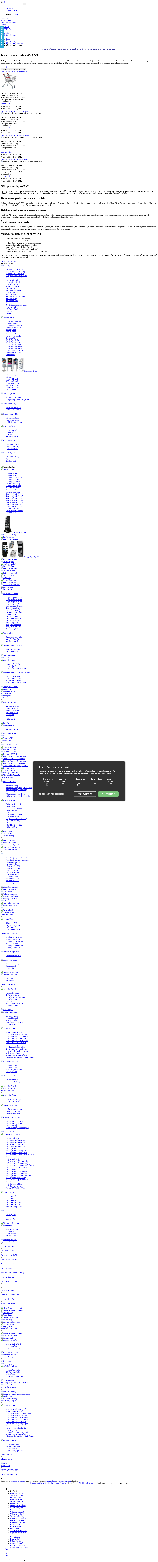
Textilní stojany (8, 591)
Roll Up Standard (12, 724)
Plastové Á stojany (12, 284)
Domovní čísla (8, 924)
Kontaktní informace (8, 35)
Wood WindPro (11, 294)
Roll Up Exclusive (12, 726)
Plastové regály (8, 1335)
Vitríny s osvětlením (13, 1129)
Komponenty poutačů (9, 949)
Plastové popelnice (9, 1380)
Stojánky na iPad (9, 856)
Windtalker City (11, 299)
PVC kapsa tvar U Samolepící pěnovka (20, 1191)
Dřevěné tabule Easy (13, 340)
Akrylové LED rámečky (12, 791)
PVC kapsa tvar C (12, 1164)
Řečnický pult (11, 330)
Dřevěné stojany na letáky (15, 350)
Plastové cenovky (9, 1227)
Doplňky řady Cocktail (14, 963)
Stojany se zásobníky (10, 589)
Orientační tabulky (9, 870)
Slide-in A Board (12, 280)
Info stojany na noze (13, 387)
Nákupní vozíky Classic (14, 1137)
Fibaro (5, 1479)
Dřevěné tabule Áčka (13, 321)
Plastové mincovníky (13, 408)
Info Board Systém (12, 309)
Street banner (7, 739)
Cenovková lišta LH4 (13, 1218)
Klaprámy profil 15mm (14, 613)
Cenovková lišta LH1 (13, 1212)
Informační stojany (31, 371)
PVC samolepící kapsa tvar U (16, 1162)
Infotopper (6, 711)
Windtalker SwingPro (13, 290)
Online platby (6, 29)
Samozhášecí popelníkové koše (17, 1061)
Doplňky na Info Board (14, 961)
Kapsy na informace (13, 665)
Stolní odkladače (12, 1040)
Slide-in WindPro (12, 292)
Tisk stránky (11, 261)
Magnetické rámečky (13, 696)
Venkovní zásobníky (13, 488)
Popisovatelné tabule (13, 282)
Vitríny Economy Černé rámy (16, 805)
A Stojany (6, 266)
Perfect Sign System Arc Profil (17, 874)
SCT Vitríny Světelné (13, 832)
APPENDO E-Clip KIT (14, 397)
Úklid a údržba (6, 1470)
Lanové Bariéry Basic (14, 1360)
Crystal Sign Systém (13, 890)
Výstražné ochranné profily (13, 1326)
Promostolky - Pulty (10, 453)
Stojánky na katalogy (13, 479)
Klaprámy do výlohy (13, 694)
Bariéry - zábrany (9, 1401)
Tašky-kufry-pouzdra (10, 988)
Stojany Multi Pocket (21, 582)
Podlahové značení (10, 910)
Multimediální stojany (9, 865)
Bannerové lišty (6, 709)
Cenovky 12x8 (11, 1233)
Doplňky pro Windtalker (14, 957)
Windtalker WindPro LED (15, 297)
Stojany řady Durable (32, 557)
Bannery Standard (12, 722)
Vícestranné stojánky (13, 490)
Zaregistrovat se (11, 10)
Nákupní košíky (11, 1141)
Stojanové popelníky (13, 1386)
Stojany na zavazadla (13, 336)
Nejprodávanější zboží (9, 1490)
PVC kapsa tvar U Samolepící (17, 1189)
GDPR (3, 25)
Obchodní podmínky (8, 22)
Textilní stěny (10, 432)
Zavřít (14, 1507)
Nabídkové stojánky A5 (14, 496)
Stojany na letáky (7, 605)
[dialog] (79, 781)
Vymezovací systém (10, 1356)
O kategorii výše (7, 67)
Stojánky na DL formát (14, 477)
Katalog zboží (15, 1555)
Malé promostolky (12, 457)
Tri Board (9, 313)
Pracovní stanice (9, 1104)
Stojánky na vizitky (13, 482)
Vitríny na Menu (12, 843)
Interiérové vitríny (9, 797)
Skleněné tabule (11, 1015)
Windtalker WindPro (13, 288)
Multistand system (12, 385)
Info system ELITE (13, 882)
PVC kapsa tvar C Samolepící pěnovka (20, 1171)
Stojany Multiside (9, 598)
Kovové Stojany (20, 532)
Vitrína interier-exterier (14, 820)
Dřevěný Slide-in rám (13, 328)
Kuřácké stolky (11, 1390)
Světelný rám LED (10, 765)
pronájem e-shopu (64, 1497)
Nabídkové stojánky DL (14, 502)
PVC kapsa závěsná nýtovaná (16, 1183)
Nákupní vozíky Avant (14, 1139)
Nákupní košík (15, 1557)
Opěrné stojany (11, 323)
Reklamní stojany (7, 465)
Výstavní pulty (11, 459)
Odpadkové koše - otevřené (16, 1054)
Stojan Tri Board (12, 379)
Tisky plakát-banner (10, 990)
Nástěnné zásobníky (13, 484)
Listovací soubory (12, 1036)
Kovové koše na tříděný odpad (17, 1065)
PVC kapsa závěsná (13, 1173)
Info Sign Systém (12, 886)
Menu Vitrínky (8, 847)
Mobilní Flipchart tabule (14, 1019)
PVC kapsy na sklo (13, 692)
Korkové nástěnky (12, 1011)
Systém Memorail (12, 449)
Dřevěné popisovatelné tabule (16, 305)
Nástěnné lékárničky (10, 1368)
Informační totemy (12, 418)
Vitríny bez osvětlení (13, 1127)
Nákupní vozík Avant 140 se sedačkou (15, 159)
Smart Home (5, 1481)
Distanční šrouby (9, 671)
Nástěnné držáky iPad (11, 861)
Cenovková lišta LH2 (13, 1214)
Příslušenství (10, 735)
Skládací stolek (11, 1249)
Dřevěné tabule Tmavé (14, 348)
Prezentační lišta (11, 1017)
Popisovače (10, 984)
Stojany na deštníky (13, 1098)
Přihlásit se (9, 8)
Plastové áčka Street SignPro (16, 278)
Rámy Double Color (13, 643)
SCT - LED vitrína (12, 828)
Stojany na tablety (9, 905)
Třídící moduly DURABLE (16, 1038)
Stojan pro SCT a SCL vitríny (16, 834)
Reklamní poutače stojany (57, 1499)
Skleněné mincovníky (13, 410)
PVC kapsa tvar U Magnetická (17, 1187)
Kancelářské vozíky (10, 1102)
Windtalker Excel (12, 301)
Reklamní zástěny (9, 426)
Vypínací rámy (8, 705)
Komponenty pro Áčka (14, 955)
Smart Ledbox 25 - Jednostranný (15, 772)
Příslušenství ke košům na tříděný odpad (20, 1073)
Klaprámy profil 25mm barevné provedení (21, 620)
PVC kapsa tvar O (12, 1175)
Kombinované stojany (11, 559)
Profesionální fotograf (38, 1499)
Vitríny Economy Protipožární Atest (19, 803)
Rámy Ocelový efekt (13, 640)
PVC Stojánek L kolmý (14, 1202)
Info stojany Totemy (10, 914)
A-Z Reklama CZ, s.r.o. (85, 1499)
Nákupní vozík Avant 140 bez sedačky (15, 135)
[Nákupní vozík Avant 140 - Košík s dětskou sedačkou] (21, 161)
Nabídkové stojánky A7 (14, 500)
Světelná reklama (7, 793)
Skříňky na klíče (11, 1087)
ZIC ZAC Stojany (9, 535)
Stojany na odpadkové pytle (16, 1444)
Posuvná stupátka (9, 1148)
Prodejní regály (11, 334)
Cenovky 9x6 (10, 1235)
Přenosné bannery (9, 718)
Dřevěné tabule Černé (14, 344)
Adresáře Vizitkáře (12, 1032)
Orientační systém (7, 930)
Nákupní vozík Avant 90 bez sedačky (14, 71)
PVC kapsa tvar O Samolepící (17, 1179)
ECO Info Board (12, 381)
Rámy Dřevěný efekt (13, 634)
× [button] (121, 764)
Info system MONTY (13, 884)
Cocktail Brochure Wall (11, 600)
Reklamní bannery (7, 756)
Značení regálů (11, 899)
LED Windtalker (9, 786)
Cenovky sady (11, 1230)
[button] (51, 794)
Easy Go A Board (12, 303)
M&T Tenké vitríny (13, 836)
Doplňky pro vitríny (10, 849)
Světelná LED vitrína (10, 768)
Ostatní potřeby (11, 1083)
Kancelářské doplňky (10, 1077)
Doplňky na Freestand (14, 953)
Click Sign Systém (12, 888)
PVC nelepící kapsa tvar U (15, 1160)
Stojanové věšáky (12, 1096)
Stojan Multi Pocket (13, 383)
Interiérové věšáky (9, 1092)
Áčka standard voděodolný (15, 272)
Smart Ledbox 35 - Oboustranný (14, 779)
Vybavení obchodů (8, 1258)
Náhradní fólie (8, 935)
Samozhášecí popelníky (14, 1392)
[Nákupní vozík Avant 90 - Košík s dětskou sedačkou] (21, 113)
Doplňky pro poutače (8, 1000)
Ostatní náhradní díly (13, 971)
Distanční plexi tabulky (11, 919)
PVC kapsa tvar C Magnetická (17, 1166)
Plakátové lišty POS (10, 707)
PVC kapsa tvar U (12, 1185)
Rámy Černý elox (12, 632)
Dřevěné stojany (9, 586)
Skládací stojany (9, 537)
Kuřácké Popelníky (10, 1382)
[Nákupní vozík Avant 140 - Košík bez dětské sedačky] (21, 137)
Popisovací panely (12, 980)
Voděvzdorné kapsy (13, 941)
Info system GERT (12, 896)
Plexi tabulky (7, 674)
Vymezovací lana (12, 1362)
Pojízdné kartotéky (12, 1034)
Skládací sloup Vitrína (14, 422)
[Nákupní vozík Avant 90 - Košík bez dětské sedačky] (9, 81)
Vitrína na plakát (12, 826)
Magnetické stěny (12, 430)
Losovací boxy (11, 513)
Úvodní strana (6, 18)
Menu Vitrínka (8, 907)
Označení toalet (8, 926)
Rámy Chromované (13, 636)
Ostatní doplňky (11, 982)
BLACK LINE (6, 1475)
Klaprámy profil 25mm (14, 618)
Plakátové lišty (11, 332)
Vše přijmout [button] (108, 794)
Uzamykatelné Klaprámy (15, 622)
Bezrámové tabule (12, 338)
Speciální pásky (8, 1354)
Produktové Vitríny (10, 1121)
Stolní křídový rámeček (14, 325)
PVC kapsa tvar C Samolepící (16, 1168)
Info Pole (9, 311)
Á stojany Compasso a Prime (16, 276)
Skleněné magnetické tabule (16, 1013)
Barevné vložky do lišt (14, 1222)
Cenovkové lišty (9, 1208)
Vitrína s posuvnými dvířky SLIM (18, 812)
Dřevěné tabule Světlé (14, 346)
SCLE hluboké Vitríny (14, 824)
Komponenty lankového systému (18, 400)
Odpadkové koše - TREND (16, 1058)
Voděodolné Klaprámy (14, 628)
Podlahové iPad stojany (11, 863)
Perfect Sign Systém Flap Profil (17, 876)
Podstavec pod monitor (14, 1085)
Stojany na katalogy (10, 584)
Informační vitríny (7, 851)
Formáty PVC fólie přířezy (15, 1204)
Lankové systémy (9, 394)
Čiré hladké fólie (12, 943)
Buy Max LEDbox (10, 763)
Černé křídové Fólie (13, 945)
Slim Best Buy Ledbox (11, 761)
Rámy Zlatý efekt (12, 638)
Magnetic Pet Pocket (13, 680)
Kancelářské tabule (10, 1005)
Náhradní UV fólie (12, 939)
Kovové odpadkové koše (15, 1048)
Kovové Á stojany (12, 286)
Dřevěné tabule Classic (14, 342)
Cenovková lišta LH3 (13, 1216)
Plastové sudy (8, 1331)
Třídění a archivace (10, 1028)
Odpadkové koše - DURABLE (17, 1056)
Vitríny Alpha (10, 822)
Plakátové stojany (12, 307)
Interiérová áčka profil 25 (15, 274)
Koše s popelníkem (13, 1069)
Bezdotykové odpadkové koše (17, 1071)
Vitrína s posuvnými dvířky (15, 810)
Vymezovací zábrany (10, 912)
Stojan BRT (7, 593)
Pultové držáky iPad (10, 858)
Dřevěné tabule (8, 317)
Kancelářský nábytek (8, 1416)
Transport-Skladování (9, 1344)
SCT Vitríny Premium (14, 830)
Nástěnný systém (9, 441)
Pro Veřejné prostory (8, 1403)
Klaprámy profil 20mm (14, 615)
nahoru (3, 261)
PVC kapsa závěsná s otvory (16, 1193)
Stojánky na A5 (11, 475)
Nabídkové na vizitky (13, 504)
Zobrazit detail (6, 104)
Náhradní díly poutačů (11, 967)
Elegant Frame (11, 630)
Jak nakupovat (6, 20)
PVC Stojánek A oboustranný (16, 1198)
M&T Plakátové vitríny (14, 841)
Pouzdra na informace (14, 1154)
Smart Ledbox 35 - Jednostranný (15, 777)
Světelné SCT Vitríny (11, 770)
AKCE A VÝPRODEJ (9, 1486)
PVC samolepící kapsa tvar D (16, 1158)
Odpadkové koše (9, 1044)
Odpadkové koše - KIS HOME (17, 1052)
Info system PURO (13, 894)
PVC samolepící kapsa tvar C (16, 1156)
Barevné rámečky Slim (14, 653)
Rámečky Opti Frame (13, 645)
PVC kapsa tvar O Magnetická (17, 1177)
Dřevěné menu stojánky (14, 353)
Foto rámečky (8, 649)
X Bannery (10, 730)
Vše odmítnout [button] (85, 794)
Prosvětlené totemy (12, 420)
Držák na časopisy (12, 447)
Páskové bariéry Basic (14, 1364)
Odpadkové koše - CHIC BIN (17, 1050)
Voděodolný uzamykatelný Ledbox (15, 781)
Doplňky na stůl (11, 1081)
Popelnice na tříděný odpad (15, 1063)
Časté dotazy (5, 33)
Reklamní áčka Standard (14, 269)
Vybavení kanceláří (8, 1106)
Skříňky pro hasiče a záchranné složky (15, 1398)
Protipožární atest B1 (13, 626)
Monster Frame (8, 741)
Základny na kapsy (12, 509)
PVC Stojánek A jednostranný (17, 1195)
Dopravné (4, 31)
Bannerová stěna (12, 436)
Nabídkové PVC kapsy (14, 511)
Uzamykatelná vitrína (10, 702)
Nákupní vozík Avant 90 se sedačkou (14, 111)
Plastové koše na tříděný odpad (17, 1067)
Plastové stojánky (9, 469)
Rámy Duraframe (12, 667)
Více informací (108, 774)
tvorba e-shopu (50, 1497)
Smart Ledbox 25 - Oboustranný (14, 774)
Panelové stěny (11, 434)
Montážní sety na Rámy (14, 959)
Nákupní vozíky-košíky (11, 1133)
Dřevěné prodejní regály (11, 1239)
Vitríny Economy (12, 801)
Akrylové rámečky (12, 657)
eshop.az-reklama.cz (18, 1497)
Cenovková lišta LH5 (13, 1220)
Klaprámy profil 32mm (14, 624)
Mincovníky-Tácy (9, 404)
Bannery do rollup (12, 996)
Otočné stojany (8, 562)
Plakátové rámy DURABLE (13, 661)
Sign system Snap (12, 880)
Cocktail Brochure (12, 444)
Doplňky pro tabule (10, 976)
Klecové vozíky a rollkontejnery (17, 1143)
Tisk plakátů (10, 994)
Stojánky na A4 (11, 473)
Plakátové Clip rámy (10, 609)
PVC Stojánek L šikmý (14, 1200)
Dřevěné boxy (11, 355)
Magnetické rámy (9, 676)
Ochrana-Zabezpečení (9, 1373)
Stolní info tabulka (12, 892)
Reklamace (5, 27)
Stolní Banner (11, 733)
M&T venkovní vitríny (14, 839)
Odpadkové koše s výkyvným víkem (19, 1429)
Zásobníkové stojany (13, 486)
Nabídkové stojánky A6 (14, 498)
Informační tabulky (10, 921)
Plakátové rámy (6, 714)
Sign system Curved (13, 878)
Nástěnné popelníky (13, 1388)
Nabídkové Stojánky (13, 492)
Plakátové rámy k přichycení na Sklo (16, 688)
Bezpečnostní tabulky (11, 1351)
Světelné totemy (8, 784)
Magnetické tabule (12, 1009)
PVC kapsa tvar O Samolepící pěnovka (20, 1181)
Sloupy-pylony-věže (10, 414)
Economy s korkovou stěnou (16, 808)
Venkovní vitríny (9, 816)
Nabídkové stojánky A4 (14, 494)
